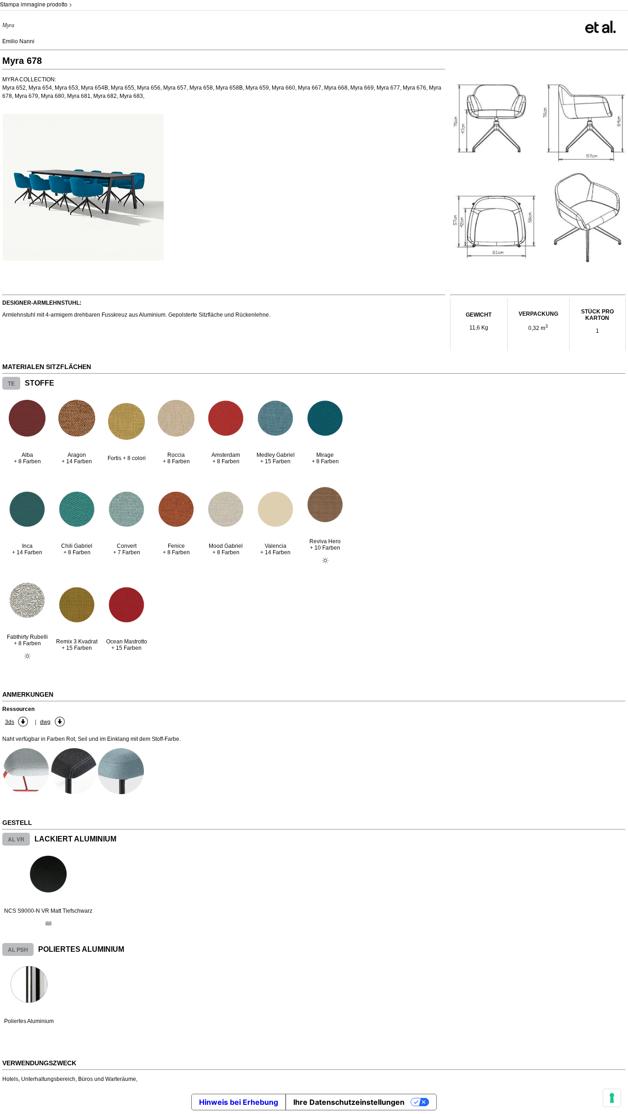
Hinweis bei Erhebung (238, 1102)
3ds (9, 722)
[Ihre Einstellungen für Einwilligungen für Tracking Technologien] (612, 1098)
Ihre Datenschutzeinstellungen (349, 1102)
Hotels (10, 1079)
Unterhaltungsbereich (48, 1079)
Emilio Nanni (18, 41)
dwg (45, 722)
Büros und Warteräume (107, 1079)
